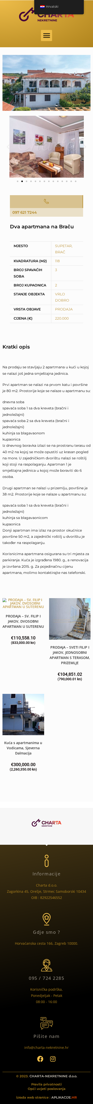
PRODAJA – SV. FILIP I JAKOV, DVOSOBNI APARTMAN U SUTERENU (23, 621)
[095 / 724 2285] (46, 965)
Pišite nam (46, 1036)
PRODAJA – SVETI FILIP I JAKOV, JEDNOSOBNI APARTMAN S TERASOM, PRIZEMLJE (70, 655)
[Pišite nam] (46, 1023)
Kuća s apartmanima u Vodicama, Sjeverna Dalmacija (23, 747)
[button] (46, 35)
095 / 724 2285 (46, 978)
